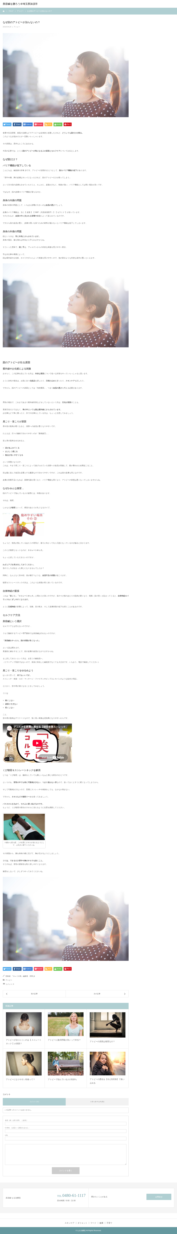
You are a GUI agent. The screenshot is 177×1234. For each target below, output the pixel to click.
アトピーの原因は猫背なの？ (102, 1041)
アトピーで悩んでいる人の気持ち (62, 1079)
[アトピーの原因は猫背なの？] (107, 1025)
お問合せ (158, 1197)
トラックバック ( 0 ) (97, 1101)
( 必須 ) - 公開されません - (17, 1128)
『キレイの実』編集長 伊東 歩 (23, 976)
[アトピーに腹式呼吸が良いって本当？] (66, 1024)
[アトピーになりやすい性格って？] (24, 1063)
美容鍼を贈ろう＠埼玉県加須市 (20, 4)
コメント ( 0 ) (34, 1101)
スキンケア (69, 1223)
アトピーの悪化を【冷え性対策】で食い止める (107, 1081)
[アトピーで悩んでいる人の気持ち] (66, 1063)
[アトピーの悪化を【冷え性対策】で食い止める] (107, 1063)
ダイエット (82, 1223)
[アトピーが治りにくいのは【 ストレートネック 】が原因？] (24, 1024)
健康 (101, 1223)
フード (93, 1223)
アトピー (17, 27)
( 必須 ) (16, 1120)
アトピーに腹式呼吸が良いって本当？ (64, 1040)
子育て (109, 1223)
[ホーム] (4, 11)
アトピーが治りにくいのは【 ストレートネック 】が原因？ (23, 1042)
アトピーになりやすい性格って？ (20, 1079)
